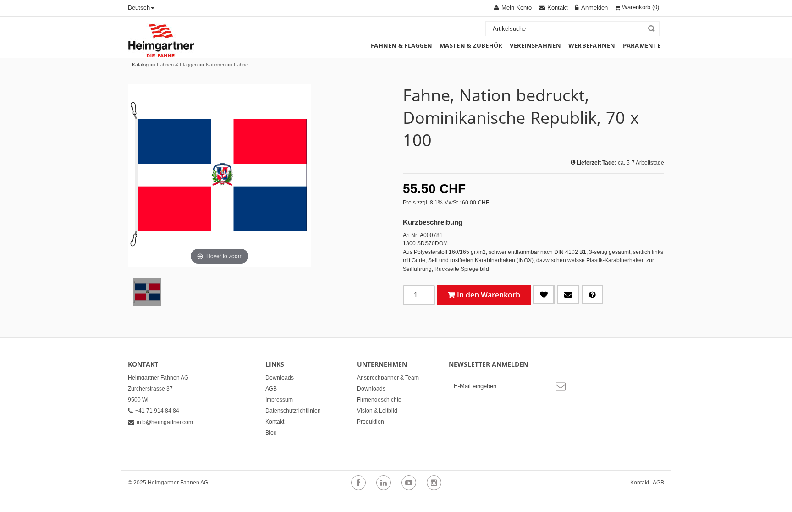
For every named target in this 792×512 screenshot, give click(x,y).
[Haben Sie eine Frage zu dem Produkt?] (592, 294)
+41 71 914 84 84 (157, 410)
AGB (271, 388)
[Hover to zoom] (219, 175)
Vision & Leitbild (377, 410)
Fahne (241, 64)
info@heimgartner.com (165, 422)
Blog (271, 432)
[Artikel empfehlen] (568, 294)
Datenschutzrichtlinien (293, 410)
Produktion (370, 421)
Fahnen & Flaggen (177, 64)
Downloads (279, 377)
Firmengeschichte (379, 399)
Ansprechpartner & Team (388, 377)
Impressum (279, 399)
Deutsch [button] (139, 7)
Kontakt (274, 421)
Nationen (216, 64)
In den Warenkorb (488, 295)
